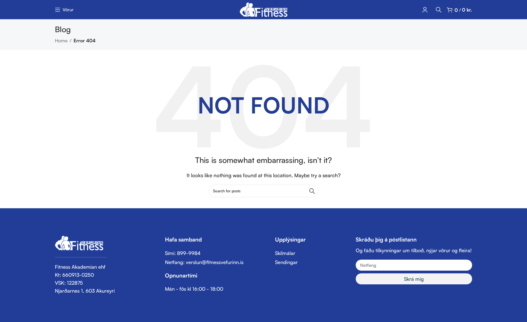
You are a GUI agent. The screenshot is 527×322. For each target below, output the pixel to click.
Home (61, 40)
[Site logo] (264, 9)
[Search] (438, 9)
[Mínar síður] (424, 9)
